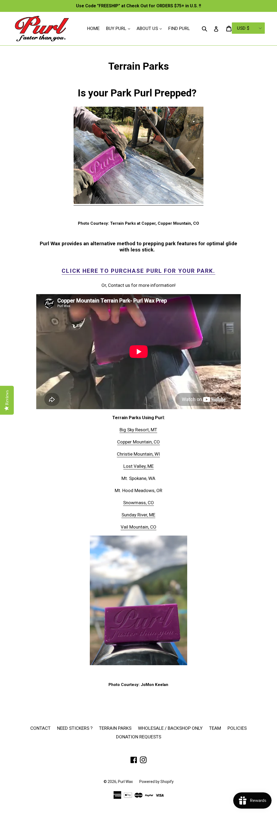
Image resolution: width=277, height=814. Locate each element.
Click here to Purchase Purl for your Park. (138, 271)
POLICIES (237, 728)
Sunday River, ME (138, 514)
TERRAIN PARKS (115, 728)
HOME (93, 28)
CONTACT (40, 728)
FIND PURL (179, 28)
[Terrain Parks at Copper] (138, 203)
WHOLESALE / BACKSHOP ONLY (170, 728)
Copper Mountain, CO (138, 442)
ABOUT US (150, 28)
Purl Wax (125, 781)
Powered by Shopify (156, 781)
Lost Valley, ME (138, 466)
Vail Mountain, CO (138, 527)
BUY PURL (119, 28)
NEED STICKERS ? (75, 728)
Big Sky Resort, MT (138, 429)
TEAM (215, 728)
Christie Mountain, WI (138, 454)
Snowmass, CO (138, 502)
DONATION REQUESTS (138, 736)
